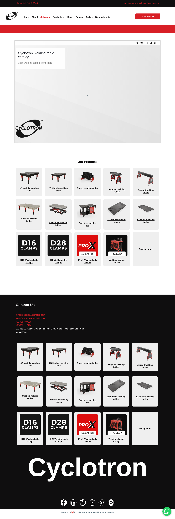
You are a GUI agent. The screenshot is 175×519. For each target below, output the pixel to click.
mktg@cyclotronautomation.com (30, 315)
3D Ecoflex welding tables (116, 221)
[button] (59, 17)
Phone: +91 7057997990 (27, 3)
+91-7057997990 (23, 322)
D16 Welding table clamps (30, 440)
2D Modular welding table (58, 364)
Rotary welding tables (87, 188)
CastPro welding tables (29, 220)
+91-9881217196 (23, 325)
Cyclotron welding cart (87, 224)
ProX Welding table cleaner (87, 440)
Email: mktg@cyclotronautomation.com (141, 3)
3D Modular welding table (30, 364)
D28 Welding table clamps (59, 440)
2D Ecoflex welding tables (146, 221)
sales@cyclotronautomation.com (31, 318)
